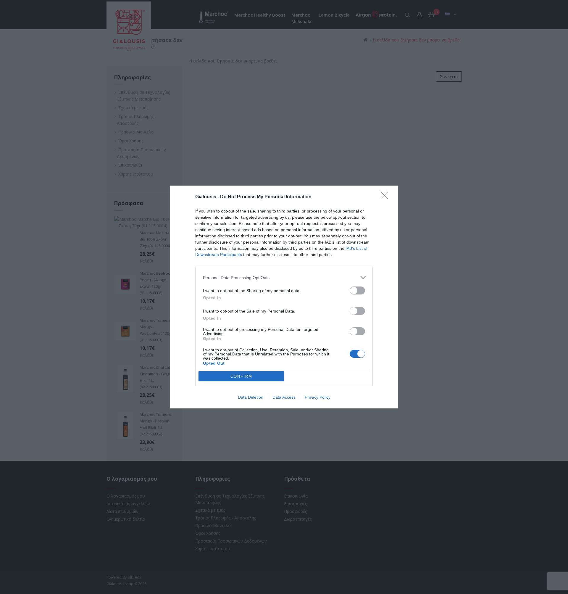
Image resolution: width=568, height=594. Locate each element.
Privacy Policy (317, 397)
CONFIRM (241, 376)
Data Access (284, 397)
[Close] (386, 197)
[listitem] (284, 277)
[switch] (357, 290)
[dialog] (284, 297)
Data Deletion (250, 397)
